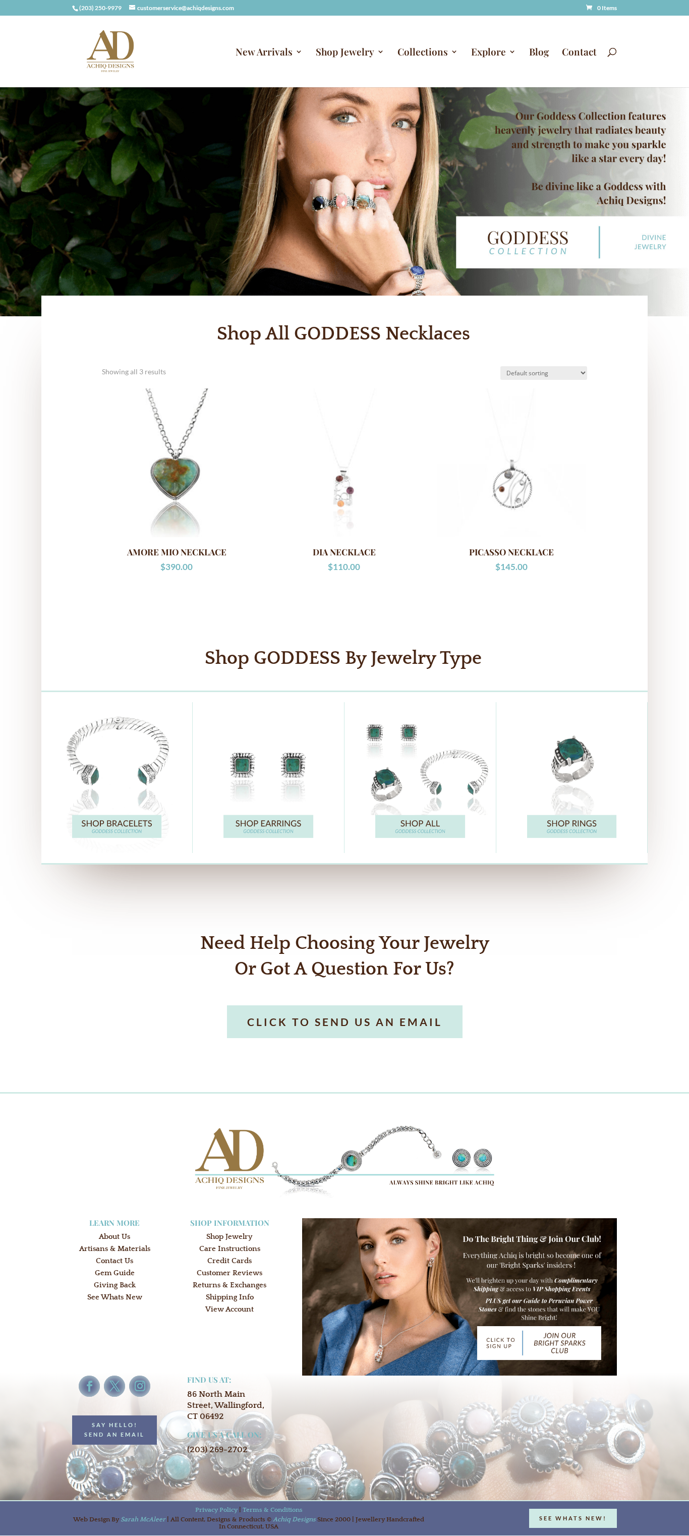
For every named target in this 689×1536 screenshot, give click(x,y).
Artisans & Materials (114, 1248)
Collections (422, 53)
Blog (539, 53)
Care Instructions (229, 1248)
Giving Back (115, 1285)
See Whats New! (573, 1518)
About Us (114, 1236)
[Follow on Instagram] (139, 1386)
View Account (229, 1309)
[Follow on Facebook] (89, 1386)
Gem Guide (115, 1273)
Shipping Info (230, 1297)
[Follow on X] (114, 1386)
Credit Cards (229, 1261)
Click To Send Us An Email (344, 1021)
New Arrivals (264, 53)
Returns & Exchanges (229, 1285)
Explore (488, 53)
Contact (579, 53)
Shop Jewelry (345, 53)
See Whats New (114, 1297)
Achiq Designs (294, 1519)
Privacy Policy (216, 1509)
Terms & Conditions (273, 1509)
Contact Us (114, 1261)
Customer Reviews (229, 1273)
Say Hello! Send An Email (114, 1429)
